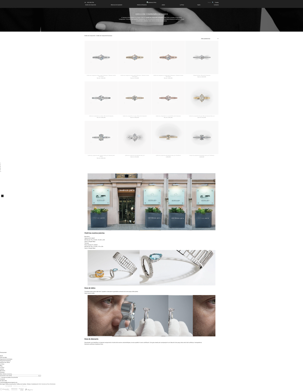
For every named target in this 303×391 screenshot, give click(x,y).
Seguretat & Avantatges (6, 359)
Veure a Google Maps (89, 241)
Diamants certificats (5, 354)
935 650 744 (90, 2)
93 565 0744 (3, 380)
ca (85, 2)
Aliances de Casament (116, 4)
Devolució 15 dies (4, 349)
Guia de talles (3, 357)
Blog (1, 365)
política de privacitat (12, 377)
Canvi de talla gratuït (5, 347)
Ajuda (198, 4)
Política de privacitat (10, 384)
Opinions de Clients (5, 362)
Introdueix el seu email (5, 375)
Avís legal (2, 384)
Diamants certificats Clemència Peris (93, 344)
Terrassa (2, 372)
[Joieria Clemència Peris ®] (151, 2)
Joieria (163, 4)
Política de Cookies (21, 384)
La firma (182, 4)
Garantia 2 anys (4, 350)
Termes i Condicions (32, 384)
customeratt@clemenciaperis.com (8, 382)
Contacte (216, 4)
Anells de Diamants (142, 4)
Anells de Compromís (90, 4)
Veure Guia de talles (89, 293)
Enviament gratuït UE (5, 345)
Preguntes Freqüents (5, 360)
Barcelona (2, 370)
